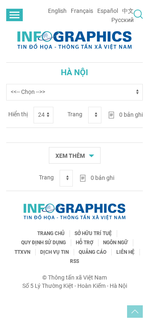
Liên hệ (125, 252)
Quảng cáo (92, 252)
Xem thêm (70, 155)
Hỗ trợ (84, 242)
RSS (74, 261)
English (57, 10)
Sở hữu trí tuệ (93, 233)
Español (107, 10)
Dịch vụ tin (54, 252)
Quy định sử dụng (43, 242)
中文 (128, 10)
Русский (122, 20)
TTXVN (22, 252)
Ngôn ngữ (115, 242)
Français (82, 10)
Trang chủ (51, 233)
